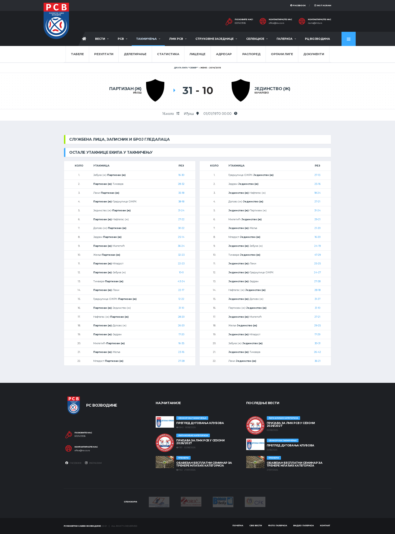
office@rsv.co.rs (276, 23)
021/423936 (240, 23)
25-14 (181, 237)
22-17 (181, 290)
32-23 (181, 254)
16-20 (317, 237)
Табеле (77, 54)
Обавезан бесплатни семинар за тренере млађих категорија (204, 464)
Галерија (285, 38)
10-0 (181, 272)
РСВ (121, 38)
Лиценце (197, 54)
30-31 (317, 343)
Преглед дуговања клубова (200, 423)
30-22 (181, 228)
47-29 (317, 254)
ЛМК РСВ (176, 38)
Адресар (224, 54)
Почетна (237, 525)
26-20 (181, 325)
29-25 (317, 325)
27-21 (317, 201)
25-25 (317, 263)
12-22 (181, 299)
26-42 (317, 352)
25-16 (317, 183)
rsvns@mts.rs (315, 23)
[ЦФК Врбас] (255, 501)
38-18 (181, 201)
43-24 (181, 281)
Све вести (255, 525)
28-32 (181, 183)
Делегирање (135, 54)
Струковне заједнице (214, 38)
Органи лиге (282, 54)
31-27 (317, 299)
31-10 (181, 307)
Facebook (299, 5)
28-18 (317, 290)
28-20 (181, 316)
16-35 (181, 343)
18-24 (317, 192)
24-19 (317, 245)
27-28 (181, 360)
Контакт (325, 525)
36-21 (317, 360)
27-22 (181, 219)
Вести (100, 38)
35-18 (181, 192)
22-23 (181, 263)
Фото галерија (277, 525)
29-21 (317, 219)
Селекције (255, 38)
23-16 (181, 352)
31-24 (181, 210)
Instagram (323, 5)
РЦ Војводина (317, 38)
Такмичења (146, 38)
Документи (313, 54)
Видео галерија (303, 525)
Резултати (103, 54)
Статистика (168, 54)
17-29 (317, 334)
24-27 (317, 272)
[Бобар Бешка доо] (223, 501)
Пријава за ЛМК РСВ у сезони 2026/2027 (200, 442)
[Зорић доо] (191, 501)
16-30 (181, 175)
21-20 (317, 228)
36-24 (181, 245)
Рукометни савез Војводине (82, 526)
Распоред (251, 54)
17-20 (181, 334)
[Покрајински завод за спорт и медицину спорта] (159, 501)
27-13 (317, 175)
